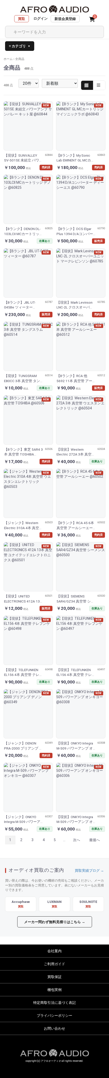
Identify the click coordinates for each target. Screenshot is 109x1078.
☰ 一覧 (99, 85)
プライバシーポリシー (54, 1015)
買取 (21, 19)
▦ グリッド (87, 85)
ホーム (8, 59)
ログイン (40, 18)
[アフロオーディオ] (54, 9)
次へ (76, 840)
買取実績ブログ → (89, 870)
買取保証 (54, 977)
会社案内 (54, 951)
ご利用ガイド (54, 964)
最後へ (94, 840)
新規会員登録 (65, 19)
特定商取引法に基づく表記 (54, 1003)
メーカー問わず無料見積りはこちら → (54, 922)
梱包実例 (54, 990)
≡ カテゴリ (19, 46)
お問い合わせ (54, 1028)
